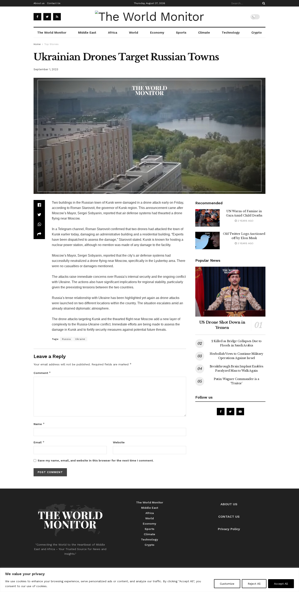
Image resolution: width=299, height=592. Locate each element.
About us (39, 3)
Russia (66, 339)
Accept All (281, 583)
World (133, 32)
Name (39, 424)
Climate (204, 32)
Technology (231, 32)
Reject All (254, 583)
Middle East (87, 32)
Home (37, 44)
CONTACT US (229, 516)
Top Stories (51, 44)
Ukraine (80, 339)
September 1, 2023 (46, 69)
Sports (181, 32)
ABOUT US (228, 504)
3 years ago (245, 243)
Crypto (256, 32)
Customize (227, 583)
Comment (42, 373)
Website (119, 442)
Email (39, 442)
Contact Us (53, 3)
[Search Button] (263, 3)
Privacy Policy (229, 529)
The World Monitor (51, 32)
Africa (112, 32)
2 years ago (245, 220)
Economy (157, 32)
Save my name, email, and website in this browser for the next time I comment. (96, 460)
